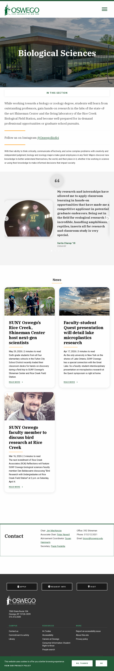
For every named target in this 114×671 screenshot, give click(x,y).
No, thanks (82, 663)
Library (12, 639)
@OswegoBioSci (48, 138)
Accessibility (47, 635)
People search (48, 649)
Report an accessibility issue (88, 631)
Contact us (13, 631)
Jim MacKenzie (54, 530)
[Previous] (6, 218)
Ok (101, 663)
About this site (82, 635)
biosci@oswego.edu (93, 538)
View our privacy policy (17, 666)
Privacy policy (82, 639)
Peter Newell (63, 534)
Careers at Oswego (50, 639)
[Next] (107, 218)
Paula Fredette (58, 546)
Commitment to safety (19, 635)
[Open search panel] (105, 9)
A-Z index (46, 631)
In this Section (57, 93)
